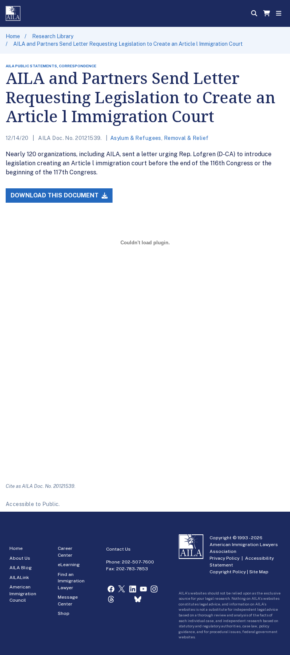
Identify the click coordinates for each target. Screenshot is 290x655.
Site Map (258, 571)
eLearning (69, 564)
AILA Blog (20, 567)
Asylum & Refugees (135, 138)
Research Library (52, 36)
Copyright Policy (228, 571)
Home (13, 36)
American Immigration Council (22, 593)
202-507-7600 (138, 562)
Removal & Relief (186, 138)
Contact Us (118, 549)
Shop (63, 613)
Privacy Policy (224, 558)
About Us (19, 558)
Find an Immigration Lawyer (71, 581)
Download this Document (55, 195)
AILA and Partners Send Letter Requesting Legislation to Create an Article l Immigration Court (128, 44)
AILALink (19, 577)
